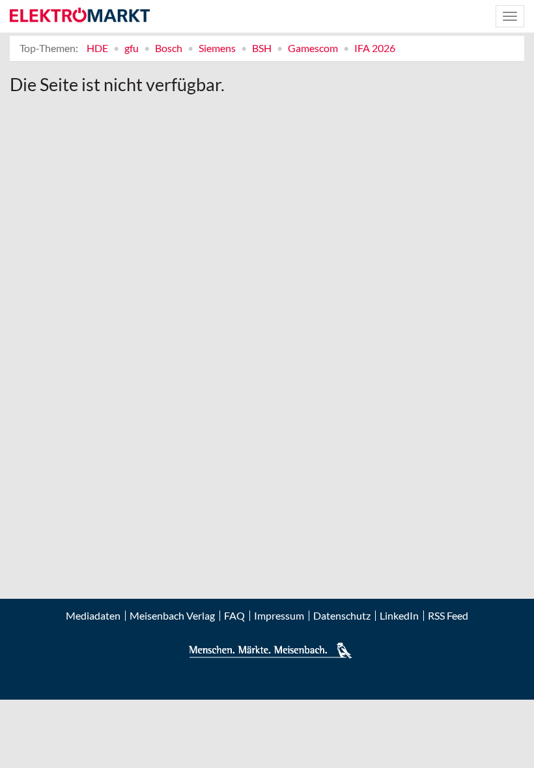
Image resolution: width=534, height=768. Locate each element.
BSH (262, 48)
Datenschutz (342, 615)
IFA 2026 (374, 48)
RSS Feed (448, 615)
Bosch (168, 48)
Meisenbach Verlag (172, 615)
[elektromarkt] (80, 16)
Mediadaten (93, 615)
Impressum (279, 615)
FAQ (234, 615)
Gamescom (313, 48)
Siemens (217, 48)
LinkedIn (399, 615)
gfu (131, 48)
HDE (97, 48)
